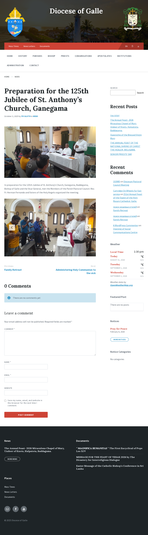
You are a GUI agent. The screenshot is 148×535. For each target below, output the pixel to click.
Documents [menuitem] (45, 46)
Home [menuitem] (10, 56)
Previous (8, 266)
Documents (9, 497)
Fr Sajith (26, 116)
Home (6, 77)
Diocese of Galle (76, 10)
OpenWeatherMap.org (121, 285)
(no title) (114, 115)
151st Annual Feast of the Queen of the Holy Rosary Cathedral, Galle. (127, 198)
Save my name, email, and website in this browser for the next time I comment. (25, 403)
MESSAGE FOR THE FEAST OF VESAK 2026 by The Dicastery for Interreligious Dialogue (105, 458)
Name (7, 362)
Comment (9, 329)
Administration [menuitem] (15, 65)
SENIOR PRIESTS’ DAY (121, 154)
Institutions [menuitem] (124, 56)
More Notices (119, 339)
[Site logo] (15, 37)
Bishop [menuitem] (51, 56)
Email (7, 375)
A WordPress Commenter (125, 225)
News (17, 77)
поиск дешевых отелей (125, 206)
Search (114, 88)
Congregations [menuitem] (83, 56)
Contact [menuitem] (34, 65)
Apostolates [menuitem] (105, 56)
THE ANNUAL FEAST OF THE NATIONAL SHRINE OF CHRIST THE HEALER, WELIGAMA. (125, 146)
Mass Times (9, 486)
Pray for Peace (118, 328)
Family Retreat (13, 269)
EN (126, 46)
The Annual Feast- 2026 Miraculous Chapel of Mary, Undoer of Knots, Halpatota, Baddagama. (34, 450)
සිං (133, 46)
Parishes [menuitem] (37, 56)
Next (93, 266)
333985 (116, 181)
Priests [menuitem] (65, 56)
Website (8, 388)
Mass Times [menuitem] (14, 46)
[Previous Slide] (12, 227)
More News (12, 459)
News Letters (10, 492)
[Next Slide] (88, 227)
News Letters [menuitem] (29, 46)
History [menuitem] (22, 56)
